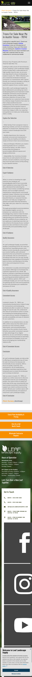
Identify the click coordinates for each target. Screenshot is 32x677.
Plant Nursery (6, 10)
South (18, 426)
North (13, 426)
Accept (16, 670)
